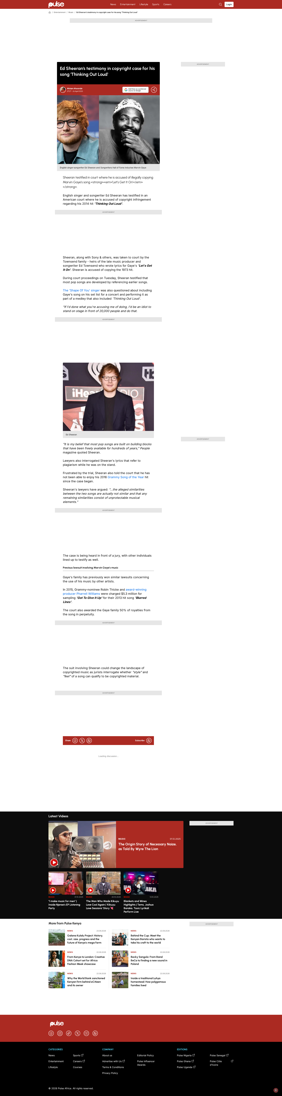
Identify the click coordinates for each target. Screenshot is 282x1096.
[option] (65, 894)
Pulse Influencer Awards (146, 1063)
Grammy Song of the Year (126, 477)
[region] (141, 893)
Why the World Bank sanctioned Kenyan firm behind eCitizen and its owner (86, 982)
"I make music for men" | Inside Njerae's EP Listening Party (64, 905)
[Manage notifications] (275, 1090)
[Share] (154, 90)
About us (107, 1055)
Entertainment (127, 4)
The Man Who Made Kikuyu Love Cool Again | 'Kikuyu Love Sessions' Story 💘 (102, 905)
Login (229, 4)
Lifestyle (144, 4)
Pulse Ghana (184, 1061)
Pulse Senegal (217, 1055)
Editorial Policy (145, 1055)
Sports (155, 4)
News (113, 4)
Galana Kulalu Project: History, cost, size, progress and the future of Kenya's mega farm (85, 939)
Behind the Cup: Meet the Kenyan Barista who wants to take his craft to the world (148, 939)
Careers (167, 4)
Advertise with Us (112, 1061)
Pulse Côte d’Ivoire (216, 1063)
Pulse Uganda (184, 1067)
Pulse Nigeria (184, 1055)
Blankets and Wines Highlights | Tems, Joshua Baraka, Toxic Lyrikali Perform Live (138, 906)
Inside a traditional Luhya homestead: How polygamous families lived (148, 982)
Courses (77, 1067)
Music (70, 12)
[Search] (221, 4)
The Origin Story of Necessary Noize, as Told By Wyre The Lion (147, 846)
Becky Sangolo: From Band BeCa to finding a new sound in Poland (149, 960)
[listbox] (141, 893)
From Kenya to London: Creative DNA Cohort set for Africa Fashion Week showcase (86, 960)
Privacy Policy (110, 1073)
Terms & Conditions (113, 1067)
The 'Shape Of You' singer (81, 290)
